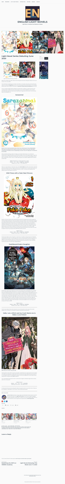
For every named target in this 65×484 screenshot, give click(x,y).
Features (28, 1)
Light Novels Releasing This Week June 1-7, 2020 (28, 463)
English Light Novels (32, 21)
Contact (38, 1)
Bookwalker (27, 304)
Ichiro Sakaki (22, 166)
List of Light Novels (15, 1)
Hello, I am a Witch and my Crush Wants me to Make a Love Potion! (19, 314)
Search (40, 56)
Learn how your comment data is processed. (23, 458)
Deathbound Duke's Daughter (19, 244)
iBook (15, 304)
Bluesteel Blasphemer (29, 86)
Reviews (33, 1)
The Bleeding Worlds (30, 398)
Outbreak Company (21, 86)
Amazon (11, 304)
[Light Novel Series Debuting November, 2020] (19, 416)
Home (3, 1)
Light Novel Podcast (20, 396)
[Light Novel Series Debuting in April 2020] (31, 416)
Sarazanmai (19, 95)
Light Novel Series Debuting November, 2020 (18, 420)
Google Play (22, 304)
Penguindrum (11, 85)
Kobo (18, 304)
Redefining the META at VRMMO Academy (9, 463)
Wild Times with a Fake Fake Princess (19, 173)
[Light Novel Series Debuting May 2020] (7, 416)
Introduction (22, 1)
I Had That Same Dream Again (16, 427)
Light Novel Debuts (26, 427)
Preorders (7, 1)
